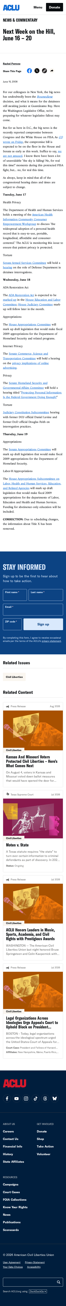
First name (11, 592)
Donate (54, 7)
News (6, 1214)
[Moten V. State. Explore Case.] (33, 831)
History (8, 1154)
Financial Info (12, 1146)
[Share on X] (36, 72)
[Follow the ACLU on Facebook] (7, 1098)
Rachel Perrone (11, 63)
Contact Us (10, 1139)
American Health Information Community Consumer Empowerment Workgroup (28, 219)
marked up (9, 299)
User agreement (12, 1262)
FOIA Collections (14, 1199)
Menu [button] (38, 7)
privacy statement (51, 641)
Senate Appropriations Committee (30, 449)
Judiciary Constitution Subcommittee (26, 412)
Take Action (45, 1146)
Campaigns (10, 1184)
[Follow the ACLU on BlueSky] (55, 1098)
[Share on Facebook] (29, 72)
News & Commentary (19, 21)
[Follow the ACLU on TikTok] (36, 1098)
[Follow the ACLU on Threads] (45, 1098)
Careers (8, 1131)
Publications (12, 1222)
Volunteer (43, 1154)
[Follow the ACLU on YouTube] (16, 1098)
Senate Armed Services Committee (24, 263)
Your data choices (13, 1266)
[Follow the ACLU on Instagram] (26, 1098)
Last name (37, 592)
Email (8, 606)
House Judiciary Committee (35, 304)
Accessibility (34, 1266)
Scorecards (11, 1230)
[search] (58, 1282)
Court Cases (11, 1192)
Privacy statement (35, 1262)
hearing (7, 267)
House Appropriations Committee (30, 324)
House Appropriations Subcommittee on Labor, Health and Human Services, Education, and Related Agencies (32, 483)
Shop (40, 1139)
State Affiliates (13, 1161)
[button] (44, 71)
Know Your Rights (15, 1207)
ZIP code (10, 621)
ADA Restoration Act (21, 295)
